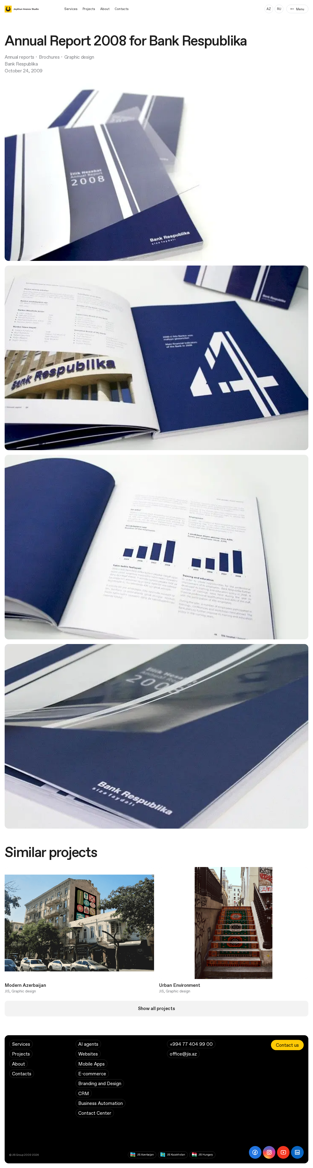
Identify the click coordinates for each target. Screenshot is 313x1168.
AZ (269, 9)
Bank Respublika (21, 64)
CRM (83, 1093)
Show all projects (156, 1008)
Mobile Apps (91, 1064)
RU (279, 9)
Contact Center (94, 1113)
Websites (88, 1054)
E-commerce (92, 1073)
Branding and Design (99, 1083)
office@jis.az (183, 1054)
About (105, 9)
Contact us (287, 1045)
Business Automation (100, 1103)
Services (71, 9)
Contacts (122, 9)
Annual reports (19, 57)
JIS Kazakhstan (176, 1154)
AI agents (88, 1044)
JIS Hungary (206, 1154)
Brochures (49, 57)
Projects (89, 9)
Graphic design (79, 57)
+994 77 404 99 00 (191, 1044)
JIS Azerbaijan (145, 1154)
